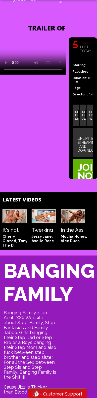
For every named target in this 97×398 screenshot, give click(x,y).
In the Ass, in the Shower (73, 229)
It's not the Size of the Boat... (11, 229)
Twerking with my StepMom (43, 229)
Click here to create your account (85, 171)
